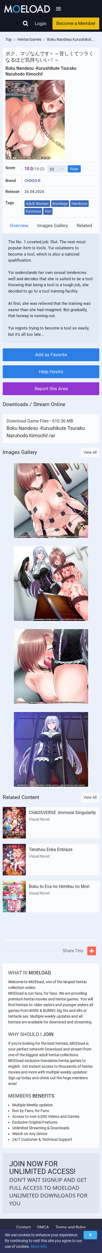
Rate (74, 169)
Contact (23, 1227)
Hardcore (79, 203)
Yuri (48, 211)
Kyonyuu (33, 211)
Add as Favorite (51, 354)
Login (40, 23)
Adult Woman (37, 203)
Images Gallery (52, 225)
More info (39, 1246)
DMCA (43, 1227)
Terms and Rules (70, 1227)
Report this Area (51, 388)
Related (84, 225)
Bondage (60, 203)
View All (90, 452)
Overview (19, 225)
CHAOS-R (32, 180)
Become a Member (75, 23)
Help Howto (51, 371)
